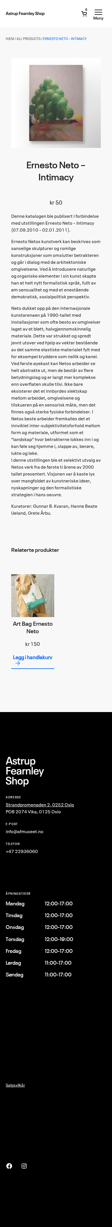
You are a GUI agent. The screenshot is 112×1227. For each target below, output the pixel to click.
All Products (28, 39)
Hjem (10, 39)
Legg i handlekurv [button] (32, 657)
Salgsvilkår (15, 1085)
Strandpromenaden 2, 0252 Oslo (40, 805)
